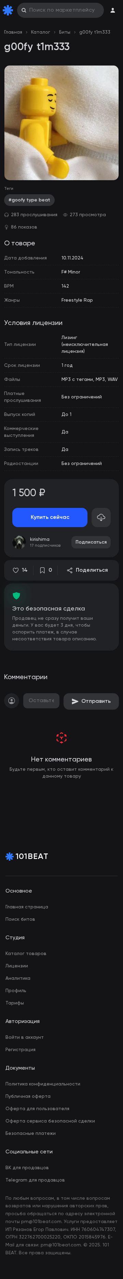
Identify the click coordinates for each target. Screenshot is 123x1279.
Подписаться (91, 542)
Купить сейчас (50, 517)
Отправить (96, 701)
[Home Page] (9, 10)
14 (25, 570)
